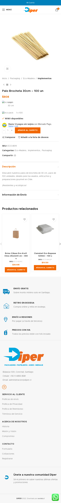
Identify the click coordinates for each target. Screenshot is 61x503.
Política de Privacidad (12, 404)
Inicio (4, 79)
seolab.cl (41, 498)
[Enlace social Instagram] (4, 387)
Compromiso (8, 436)
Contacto (8, 444)
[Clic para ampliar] (7, 69)
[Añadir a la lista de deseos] (24, 219)
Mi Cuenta (30, 3)
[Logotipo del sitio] (30, 10)
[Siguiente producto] (10, 84)
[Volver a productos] (7, 84)
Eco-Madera (29, 79)
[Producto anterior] (4, 84)
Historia (5, 427)
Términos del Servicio (12, 414)
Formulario (7, 449)
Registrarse (7, 459)
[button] (16, 269)
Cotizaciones (8, 454)
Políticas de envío (10, 399)
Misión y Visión (9, 431)
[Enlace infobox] (30, 291)
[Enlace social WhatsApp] (15, 156)
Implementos (44, 79)
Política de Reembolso (12, 409)
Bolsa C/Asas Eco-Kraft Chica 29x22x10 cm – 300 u (16, 255)
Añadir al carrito (28, 130)
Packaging (15, 79)
